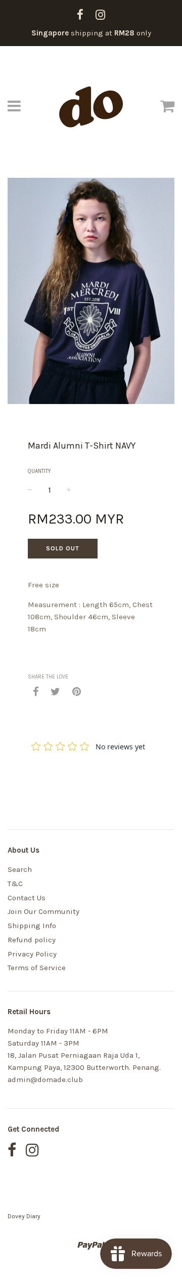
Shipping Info (32, 925)
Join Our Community (43, 911)
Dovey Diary (24, 1216)
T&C (15, 883)
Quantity (39, 471)
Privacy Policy (32, 953)
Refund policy (32, 939)
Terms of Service (37, 967)
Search (20, 869)
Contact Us (27, 897)
